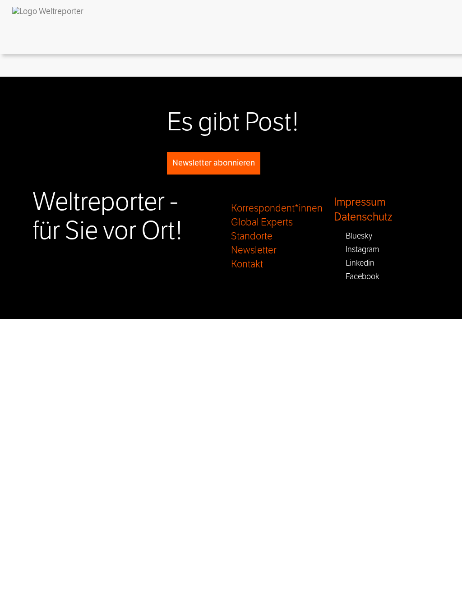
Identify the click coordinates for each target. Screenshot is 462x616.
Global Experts (262, 222)
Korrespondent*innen (277, 208)
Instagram (359, 249)
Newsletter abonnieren (213, 163)
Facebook (359, 276)
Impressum (359, 202)
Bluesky (356, 236)
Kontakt (247, 264)
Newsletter (254, 250)
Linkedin (357, 263)
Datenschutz (363, 217)
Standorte (252, 236)
